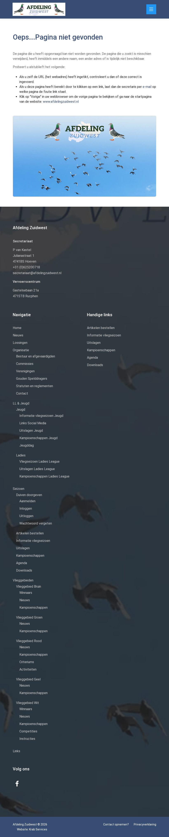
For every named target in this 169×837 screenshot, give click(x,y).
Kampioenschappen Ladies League (44, 476)
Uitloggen (26, 516)
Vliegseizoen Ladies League (39, 461)
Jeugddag (26, 445)
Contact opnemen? (116, 824)
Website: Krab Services (32, 829)
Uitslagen (23, 548)
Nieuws (18, 335)
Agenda (21, 563)
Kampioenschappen (30, 556)
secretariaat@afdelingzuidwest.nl (37, 273)
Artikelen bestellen (30, 533)
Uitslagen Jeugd (31, 431)
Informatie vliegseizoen (33, 541)
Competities (28, 731)
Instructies (27, 739)
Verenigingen (25, 371)
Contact (22, 393)
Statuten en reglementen (34, 386)
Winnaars (25, 593)
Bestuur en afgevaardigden (35, 356)
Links (16, 751)
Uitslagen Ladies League (37, 469)
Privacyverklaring (145, 824)
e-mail (147, 87)
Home (17, 328)
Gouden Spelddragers (31, 379)
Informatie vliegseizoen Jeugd (41, 416)
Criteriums (26, 662)
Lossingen (20, 343)
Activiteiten (27, 669)
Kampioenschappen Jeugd (38, 438)
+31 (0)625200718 (26, 267)
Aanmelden (27, 501)
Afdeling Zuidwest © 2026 (30, 824)
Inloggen (25, 508)
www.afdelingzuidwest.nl (61, 102)
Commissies (24, 364)
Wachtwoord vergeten (35, 523)
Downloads (24, 570)
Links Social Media (32, 423)
